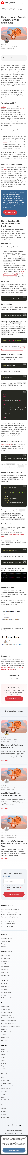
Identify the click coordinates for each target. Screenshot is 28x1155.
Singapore (4, 1066)
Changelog (4, 1091)
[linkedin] (16, 1125)
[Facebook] (14, 678)
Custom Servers (5, 958)
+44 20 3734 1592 (9, 924)
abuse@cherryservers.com (13, 914)
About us (3, 1111)
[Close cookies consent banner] (25, 1137)
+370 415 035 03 (8, 926)
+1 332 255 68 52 (9, 921)
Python (5, 142)
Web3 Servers (5, 964)
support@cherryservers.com (15, 912)
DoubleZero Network (7, 1100)
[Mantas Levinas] (6, 40)
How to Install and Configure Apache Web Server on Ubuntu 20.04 (13, 273)
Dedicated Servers (6, 938)
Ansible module (12, 204)
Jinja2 (5, 169)
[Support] (20, 3)
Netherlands (4, 1052)
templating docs (6, 667)
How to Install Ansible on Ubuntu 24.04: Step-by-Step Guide (14, 843)
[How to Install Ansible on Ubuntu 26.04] (14, 726)
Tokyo (3, 1068)
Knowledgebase (6, 1088)
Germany (4, 1057)
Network (3, 946)
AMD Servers (5, 966)
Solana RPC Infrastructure (8, 1020)
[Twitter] (11, 678)
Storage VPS (5, 986)
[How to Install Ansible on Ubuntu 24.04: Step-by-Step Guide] (14, 822)
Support (3, 1094)
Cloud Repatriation (6, 1032)
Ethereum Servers (6, 1012)
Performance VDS (6, 998)
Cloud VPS (4, 984)
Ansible (12, 8)
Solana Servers (5, 1009)
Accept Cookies (14, 1150)
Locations (4, 1045)
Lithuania (4, 1054)
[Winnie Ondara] (6, 733)
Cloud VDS (4, 989)
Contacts (3, 1108)
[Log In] (23, 3)
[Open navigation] (26, 2)
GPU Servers (5, 961)
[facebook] (12, 1125)
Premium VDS (5, 995)
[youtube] (20, 1125)
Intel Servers (5, 969)
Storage (3, 944)
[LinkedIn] (17, 678)
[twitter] (8, 1125)
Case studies (5, 1080)
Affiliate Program (6, 1083)
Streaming (4, 1029)
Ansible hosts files (6, 444)
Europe (3, 1049)
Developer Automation (7, 1086)
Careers (3, 1114)
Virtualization (5, 1037)
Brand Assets (5, 1117)
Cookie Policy (11, 1145)
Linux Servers (5, 972)
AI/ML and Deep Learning (8, 1023)
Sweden (3, 1060)
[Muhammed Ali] (6, 781)
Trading (3, 1034)
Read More (4, 760)
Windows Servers (6, 975)
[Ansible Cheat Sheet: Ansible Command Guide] (14, 774)
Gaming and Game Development (10, 1026)
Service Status (10, 1130)
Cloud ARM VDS (6, 992)
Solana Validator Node (7, 1018)
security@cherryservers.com (15, 917)
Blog (7, 8)
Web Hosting (5, 1040)
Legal (3, 1097)
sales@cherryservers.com (12, 909)
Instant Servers (5, 955)
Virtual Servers (5, 941)
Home (3, 8)
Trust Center (18, 1130)
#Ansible (3, 44)
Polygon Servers (6, 1015)
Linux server (22, 108)
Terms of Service (9, 1133)
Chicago (3, 1063)
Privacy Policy (19, 1133)
